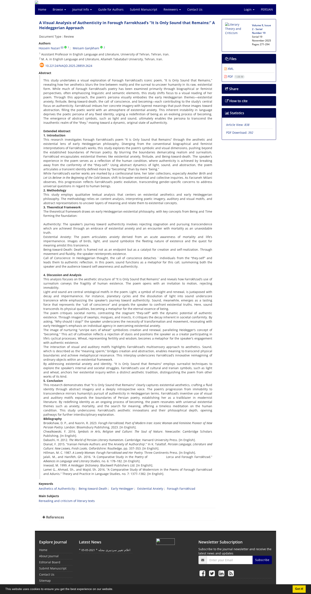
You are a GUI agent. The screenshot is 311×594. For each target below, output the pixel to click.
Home (42, 9)
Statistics (236, 113)
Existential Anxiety (150, 489)
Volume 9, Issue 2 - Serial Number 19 (261, 29)
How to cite (238, 101)
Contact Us (194, 9)
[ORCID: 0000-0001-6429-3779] (65, 47)
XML (230, 69)
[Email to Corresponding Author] (62, 47)
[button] (114, 589)
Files (232, 58)
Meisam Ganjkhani (86, 48)
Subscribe (262, 560)
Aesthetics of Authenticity (57, 489)
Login (248, 9)
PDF (235, 76)
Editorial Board (49, 562)
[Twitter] (212, 573)
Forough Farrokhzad (181, 489)
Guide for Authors (111, 9)
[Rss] (231, 573)
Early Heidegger (122, 489)
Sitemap (45, 581)
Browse (58, 9)
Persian (267, 9)
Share (233, 89)
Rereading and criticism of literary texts (67, 501)
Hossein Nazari (49, 48)
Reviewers (171, 9)
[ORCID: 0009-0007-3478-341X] (101, 47)
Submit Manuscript (143, 9)
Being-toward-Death (93, 489)
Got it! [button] (299, 588)
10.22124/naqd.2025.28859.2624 (68, 66)
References (54, 517)
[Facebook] (203, 573)
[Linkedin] (222, 573)
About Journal (49, 556)
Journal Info (81, 9)
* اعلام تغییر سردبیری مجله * (104, 550)
